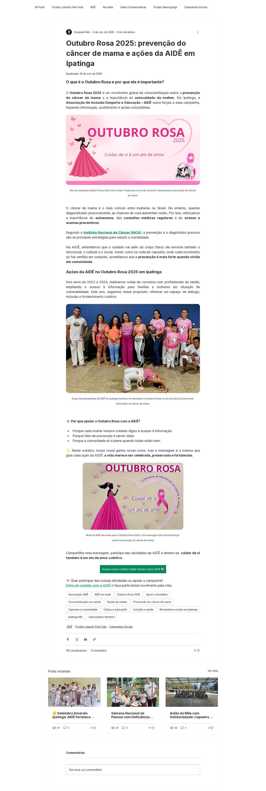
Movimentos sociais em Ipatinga (178, 609)
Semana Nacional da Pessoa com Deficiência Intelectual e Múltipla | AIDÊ (130, 715)
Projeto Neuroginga (165, 7)
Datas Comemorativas (133, 7)
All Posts (40, 7)
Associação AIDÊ (78, 594)
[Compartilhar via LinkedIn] (85, 639)
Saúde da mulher (117, 601)
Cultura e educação (115, 609)
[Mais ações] (198, 32)
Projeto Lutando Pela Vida (67, 7)
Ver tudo (213, 670)
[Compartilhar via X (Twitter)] (76, 639)
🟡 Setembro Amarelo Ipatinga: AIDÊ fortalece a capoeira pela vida (72, 715)
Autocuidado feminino (102, 616)
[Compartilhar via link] (94, 639)
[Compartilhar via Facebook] (67, 639)
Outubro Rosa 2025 (128, 594)
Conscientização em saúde (84, 601)
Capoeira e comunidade (82, 609)
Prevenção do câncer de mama (152, 601)
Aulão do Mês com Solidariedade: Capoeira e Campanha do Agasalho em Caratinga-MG (191, 715)
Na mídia (108, 7)
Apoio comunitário (157, 594)
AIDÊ (93, 7)
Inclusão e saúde (143, 609)
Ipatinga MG (75, 616)
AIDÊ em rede (102, 594)
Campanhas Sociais (195, 7)
